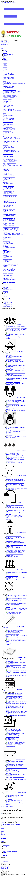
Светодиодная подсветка (9, 198)
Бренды (5, 53)
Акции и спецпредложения (10, 851)
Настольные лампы (8, 134)
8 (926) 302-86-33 (5, 43)
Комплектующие (7, 259)
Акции (5, 58)
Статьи (5, 59)
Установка (5, 56)
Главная (2, 806)
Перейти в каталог (5, 824)
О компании (6, 845)
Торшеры (5, 145)
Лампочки (5, 182)
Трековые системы (8, 124)
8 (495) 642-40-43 (5, 41)
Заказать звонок (4, 44)
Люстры (5, 69)
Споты (5, 114)
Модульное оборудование (9, 225)
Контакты (5, 60)
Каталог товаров (9, 806)
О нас (4, 50)
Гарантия (5, 55)
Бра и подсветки (7, 101)
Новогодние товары (8, 275)
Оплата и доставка (8, 54)
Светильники (6, 82)
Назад (4, 64)
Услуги (5, 855)
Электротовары (7, 239)
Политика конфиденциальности (8, 876)
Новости (8, 51)
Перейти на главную (15, 824)
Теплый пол (6, 173)
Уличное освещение (8, 156)
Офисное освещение (8, 212)
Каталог (5, 65)
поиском (3, 822)
